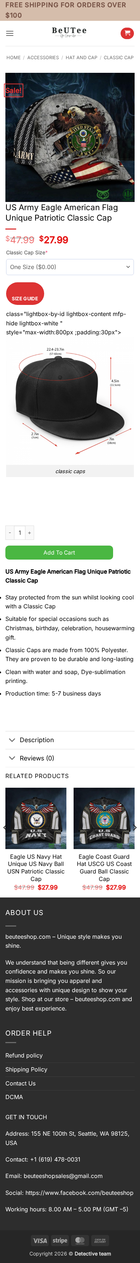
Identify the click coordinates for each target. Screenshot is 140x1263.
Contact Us (20, 1083)
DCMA (14, 1097)
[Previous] (5, 842)
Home (13, 57)
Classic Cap (119, 57)
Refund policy (24, 1055)
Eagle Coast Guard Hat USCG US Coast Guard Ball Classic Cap (104, 867)
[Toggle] (12, 741)
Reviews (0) (37, 758)
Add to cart (59, 552)
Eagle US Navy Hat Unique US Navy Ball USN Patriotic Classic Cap (36, 867)
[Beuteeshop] (70, 33)
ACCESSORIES (43, 57)
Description (37, 740)
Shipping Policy (26, 1069)
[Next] (134, 842)
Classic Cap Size (27, 252)
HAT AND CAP (81, 57)
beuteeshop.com (28, 936)
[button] (9, 33)
